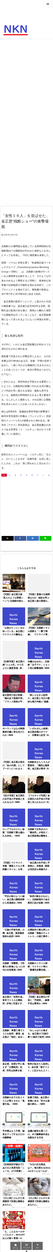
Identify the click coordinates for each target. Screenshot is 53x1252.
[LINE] (45, 538)
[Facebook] (20, 538)
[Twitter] (8, 538)
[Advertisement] (26, 68)
